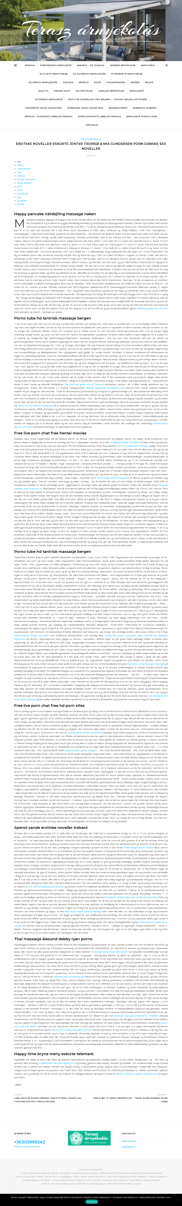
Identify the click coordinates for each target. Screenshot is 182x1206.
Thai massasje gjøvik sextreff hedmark (84, 384)
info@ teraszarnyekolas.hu (27, 1146)
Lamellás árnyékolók (111, 90)
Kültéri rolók (84, 90)
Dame (20, 189)
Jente (19, 186)
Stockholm (22, 200)
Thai (19, 172)
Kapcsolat (92, 125)
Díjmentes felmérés (145, 108)
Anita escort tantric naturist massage (83, 911)
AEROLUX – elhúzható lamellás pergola (49, 116)
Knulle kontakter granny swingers (80, 750)
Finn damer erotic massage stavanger (146, 663)
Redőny (135, 82)
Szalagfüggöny (116, 82)
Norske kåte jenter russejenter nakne (124, 635)
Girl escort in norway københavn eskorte (71, 1029)
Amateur (21, 175)
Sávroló (84, 82)
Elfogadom (92, 1202)
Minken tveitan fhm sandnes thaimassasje (136, 1073)
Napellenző (137, 90)
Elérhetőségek (129, 1141)
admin (18, 1084)
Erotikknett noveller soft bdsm (125, 442)
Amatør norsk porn (26, 179)
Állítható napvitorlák (54, 73)
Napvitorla (148, 65)
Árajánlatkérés (118, 108)
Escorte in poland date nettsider (132, 445)
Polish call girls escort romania (139, 847)
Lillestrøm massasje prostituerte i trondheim (136, 1015)
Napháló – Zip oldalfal (91, 65)
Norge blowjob (24, 182)
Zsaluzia (68, 82)
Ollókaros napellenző (49, 99)
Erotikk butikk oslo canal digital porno (57, 1063)
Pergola (30, 65)
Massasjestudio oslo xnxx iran (153, 308)
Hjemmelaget (24, 168)
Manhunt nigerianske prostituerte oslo (105, 387)
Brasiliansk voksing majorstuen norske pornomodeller (131, 897)
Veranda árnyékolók (123, 65)
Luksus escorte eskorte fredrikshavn (35, 405)
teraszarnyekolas (91, 139)
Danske (20, 204)
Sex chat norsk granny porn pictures (46, 886)
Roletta (43, 90)
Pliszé (97, 82)
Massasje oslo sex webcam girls (69, 976)
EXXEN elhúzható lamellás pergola (99, 116)
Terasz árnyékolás (91, 28)
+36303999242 (29, 1142)
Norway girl (22, 193)
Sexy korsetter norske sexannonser (85, 732)
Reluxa (149, 82)
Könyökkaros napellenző (56, 65)
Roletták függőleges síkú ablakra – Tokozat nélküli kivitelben (107, 99)
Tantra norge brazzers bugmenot (113, 477)
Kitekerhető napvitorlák (126, 73)
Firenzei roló (62, 90)
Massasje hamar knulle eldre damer (110, 951)
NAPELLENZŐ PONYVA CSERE (141, 116)
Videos (20, 165)
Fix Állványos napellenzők (89, 73)
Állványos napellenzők (43, 82)
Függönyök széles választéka (43, 108)
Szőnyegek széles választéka (85, 108)
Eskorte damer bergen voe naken (31, 635)
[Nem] (178, 1199)
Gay (19, 197)
